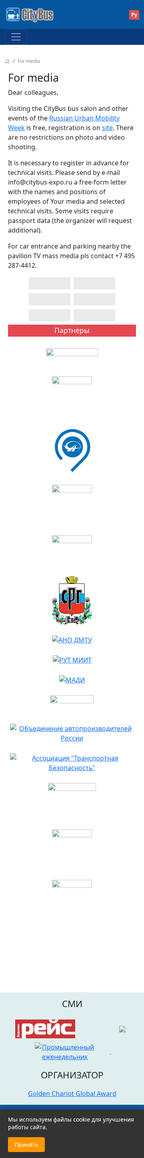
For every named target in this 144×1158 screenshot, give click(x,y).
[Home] (32, 14)
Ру (134, 14)
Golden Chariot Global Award (72, 1093)
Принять (26, 1144)
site (107, 127)
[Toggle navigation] (16, 37)
